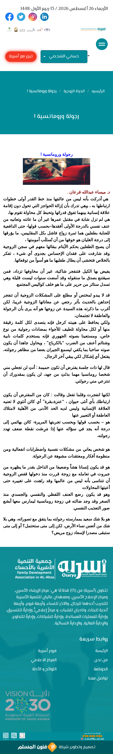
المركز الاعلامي (43, 660)
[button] (91, 56)
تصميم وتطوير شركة (76, 747)
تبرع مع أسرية (21, 56)
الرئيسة (101, 651)
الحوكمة (101, 669)
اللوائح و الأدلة (44, 669)
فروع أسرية (47, 651)
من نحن (101, 660)
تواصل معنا (98, 678)
